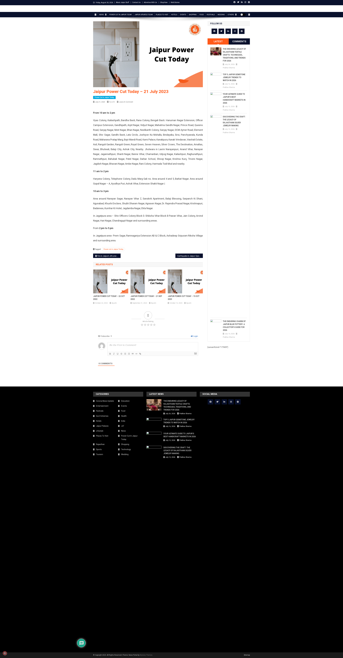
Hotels (174, 15)
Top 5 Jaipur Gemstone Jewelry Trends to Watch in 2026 (234, 77)
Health (124, 416)
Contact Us (136, 2)
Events (183, 15)
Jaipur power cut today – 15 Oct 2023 (183, 297)
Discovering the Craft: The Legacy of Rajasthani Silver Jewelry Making (234, 121)
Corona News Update (105, 401)
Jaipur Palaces (102, 426)
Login (195, 336)
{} (144, 354)
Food (202, 15)
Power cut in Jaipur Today (113, 249)
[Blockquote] (133, 353)
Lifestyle (99, 431)
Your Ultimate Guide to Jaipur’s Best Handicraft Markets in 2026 (234, 98)
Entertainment (102, 406)
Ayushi (112, 102)
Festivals (211, 15)
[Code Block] (136, 353)
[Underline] (118, 353)
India (123, 421)
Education (125, 401)
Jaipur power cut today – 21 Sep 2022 (146, 297)
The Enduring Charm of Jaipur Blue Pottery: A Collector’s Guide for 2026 (234, 325)
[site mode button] (243, 14)
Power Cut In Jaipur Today (120, 15)
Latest (218, 41)
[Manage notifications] (5, 653)
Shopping (193, 15)
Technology (126, 449)
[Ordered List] (125, 353)
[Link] (140, 353)
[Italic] (114, 353)
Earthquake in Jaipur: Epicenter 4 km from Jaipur (190, 256)
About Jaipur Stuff (122, 2)
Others (231, 15)
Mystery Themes (146, 655)
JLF (122, 426)
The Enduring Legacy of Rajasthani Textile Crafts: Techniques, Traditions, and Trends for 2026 (234, 55)
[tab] (218, 41)
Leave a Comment (126, 102)
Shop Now (163, 2)
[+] (147, 354)
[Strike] (121, 353)
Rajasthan (100, 444)
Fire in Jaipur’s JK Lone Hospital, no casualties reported (109, 256)
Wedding (221, 15)
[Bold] (110, 353)
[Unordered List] (129, 353)
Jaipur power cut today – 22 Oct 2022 (109, 297)
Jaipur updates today (144, 15)
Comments (239, 41)
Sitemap (247, 655)
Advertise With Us (150, 2)
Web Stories (175, 2)
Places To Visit (162, 15)
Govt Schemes (102, 416)
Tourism (99, 454)
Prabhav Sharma (229, 68)
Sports (99, 449)
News (101, 15)
